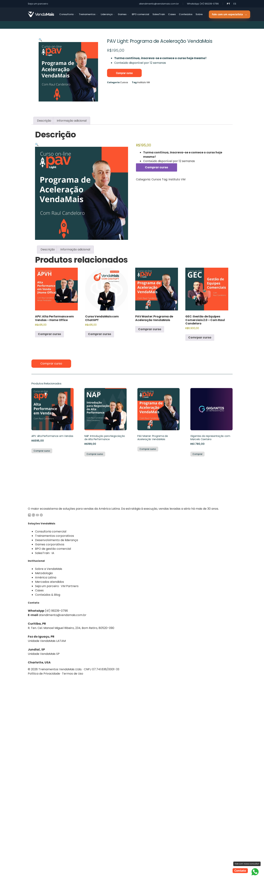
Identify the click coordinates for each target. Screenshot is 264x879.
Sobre (199, 14)
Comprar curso (124, 73)
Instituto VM (143, 82)
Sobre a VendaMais (48, 569)
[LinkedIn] (29, 516)
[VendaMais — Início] (132, 485)
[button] (40, 40)
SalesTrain (158, 14)
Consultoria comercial (50, 531)
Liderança (106, 14)
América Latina (45, 577)
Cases (172, 14)
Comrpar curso (199, 337)
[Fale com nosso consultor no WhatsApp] (255, 871)
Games (122, 14)
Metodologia (44, 573)
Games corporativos (49, 544)
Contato (240, 871)
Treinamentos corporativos (54, 536)
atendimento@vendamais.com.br (159, 3)
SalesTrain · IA (44, 553)
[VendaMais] (41, 14)
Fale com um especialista (229, 14)
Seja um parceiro (38, 3)
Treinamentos (87, 14)
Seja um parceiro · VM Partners (56, 586)
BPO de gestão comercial (53, 549)
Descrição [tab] (44, 121)
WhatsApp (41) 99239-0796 (203, 3)
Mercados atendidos (49, 582)
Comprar (197, 454)
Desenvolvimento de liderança (56, 540)
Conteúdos (185, 14)
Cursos (124, 82)
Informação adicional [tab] (72, 121)
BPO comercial (140, 14)
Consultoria (66, 14)
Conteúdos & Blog (47, 595)
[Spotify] (41, 516)
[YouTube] (37, 516)
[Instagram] (33, 516)
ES (234, 3)
